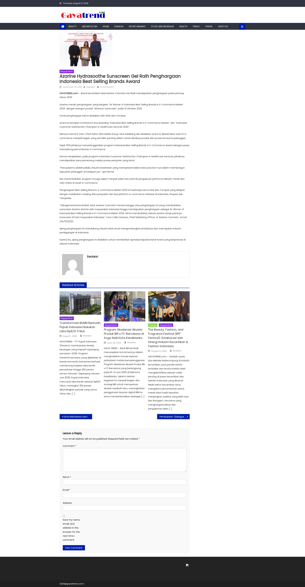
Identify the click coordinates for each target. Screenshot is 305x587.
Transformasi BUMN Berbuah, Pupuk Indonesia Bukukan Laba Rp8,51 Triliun (80, 327)
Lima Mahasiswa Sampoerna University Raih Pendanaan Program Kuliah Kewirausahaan (78, 416)
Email (66, 490)
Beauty (73, 26)
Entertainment (137, 26)
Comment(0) (106, 86)
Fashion (118, 26)
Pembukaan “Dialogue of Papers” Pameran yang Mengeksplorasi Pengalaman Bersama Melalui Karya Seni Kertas (175, 416)
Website (67, 503)
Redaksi (91, 86)
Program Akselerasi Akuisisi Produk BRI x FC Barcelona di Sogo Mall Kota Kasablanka (124, 334)
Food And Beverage (162, 26)
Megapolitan (89, 26)
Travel (209, 26)
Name (67, 477)
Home (106, 26)
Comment (69, 446)
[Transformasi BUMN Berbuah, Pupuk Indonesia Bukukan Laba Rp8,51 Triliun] (80, 303)
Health (183, 26)
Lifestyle (223, 26)
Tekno (196, 26)
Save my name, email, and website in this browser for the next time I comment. (71, 529)
